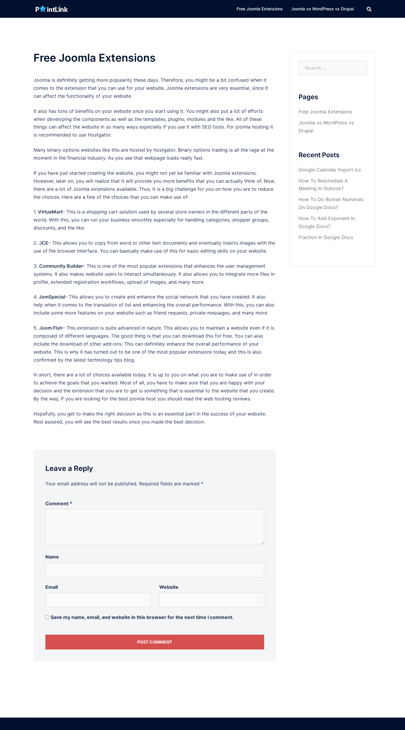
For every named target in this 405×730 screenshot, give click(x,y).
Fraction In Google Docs (326, 237)
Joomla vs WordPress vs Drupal (322, 8)
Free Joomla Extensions (260, 8)
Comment (58, 503)
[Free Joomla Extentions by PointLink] (51, 8)
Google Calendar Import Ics (330, 170)
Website (168, 587)
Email (51, 587)
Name (52, 557)
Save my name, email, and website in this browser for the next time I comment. (142, 617)
